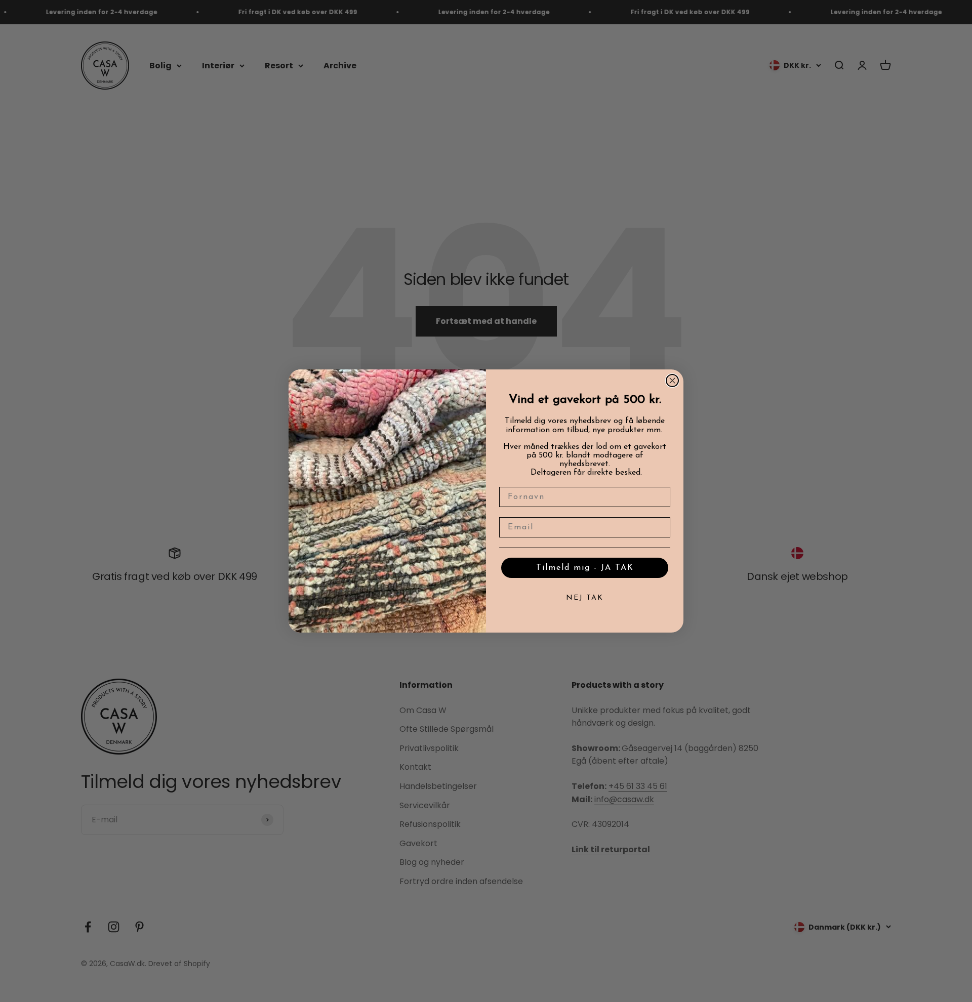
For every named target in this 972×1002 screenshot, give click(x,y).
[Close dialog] (672, 380)
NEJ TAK (584, 598)
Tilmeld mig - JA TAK (585, 568)
